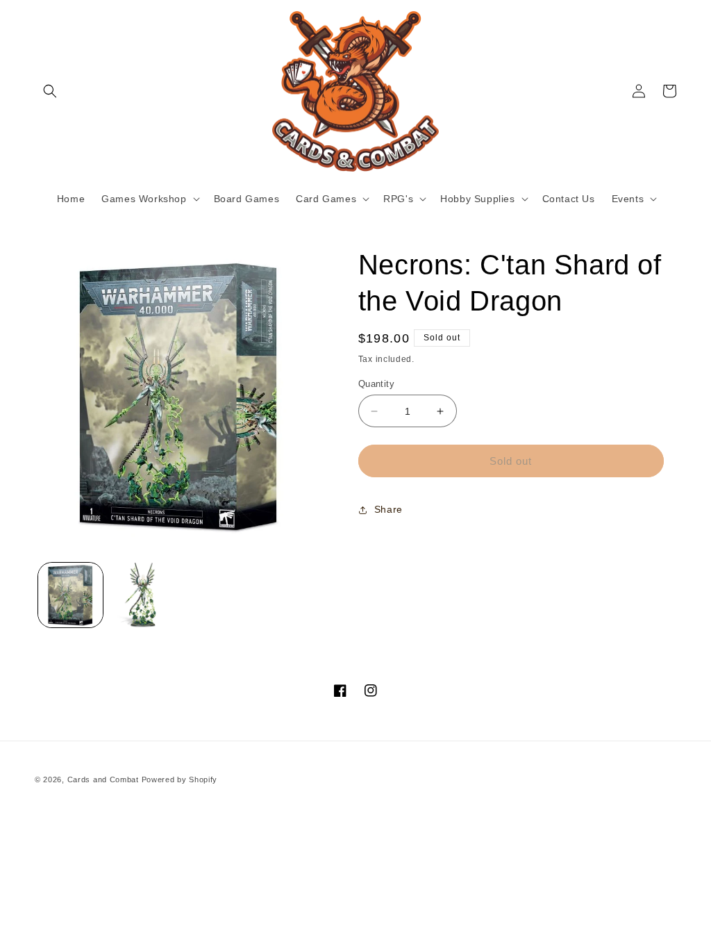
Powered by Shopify (180, 779)
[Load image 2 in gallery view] (142, 595)
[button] (50, 91)
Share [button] (388, 509)
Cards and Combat (103, 779)
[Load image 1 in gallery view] (70, 595)
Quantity (376, 384)
